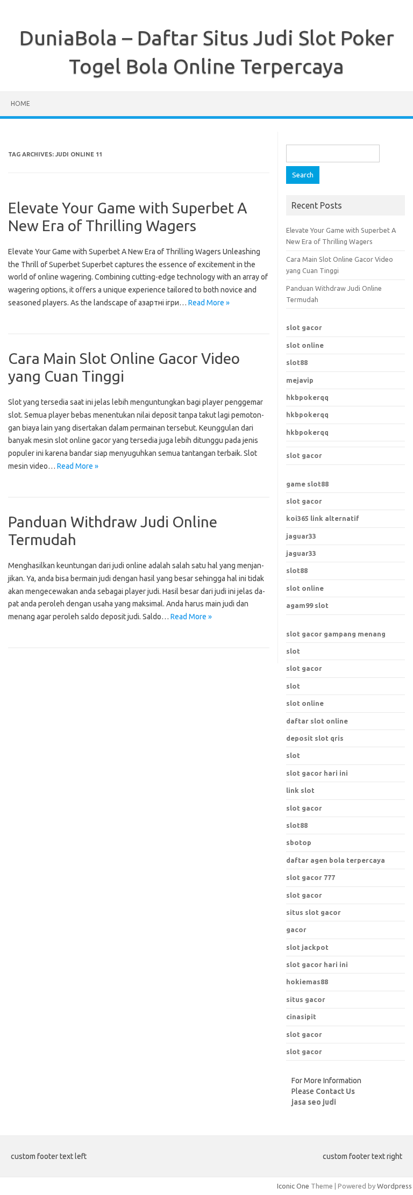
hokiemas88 (307, 981)
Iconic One (293, 1186)
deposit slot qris (315, 738)
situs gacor (305, 999)
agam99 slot (307, 605)
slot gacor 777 (310, 877)
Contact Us (335, 1091)
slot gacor (304, 327)
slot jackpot (307, 947)
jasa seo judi (313, 1102)
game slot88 (307, 484)
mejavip (300, 380)
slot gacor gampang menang (336, 634)
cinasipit (301, 1016)
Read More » (209, 302)
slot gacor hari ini (317, 964)
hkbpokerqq (307, 397)
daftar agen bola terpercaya (335, 860)
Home (20, 103)
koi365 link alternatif (322, 518)
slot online (305, 345)
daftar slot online (317, 721)
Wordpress (394, 1186)
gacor (296, 929)
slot (293, 651)
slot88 (297, 362)
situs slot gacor (313, 912)
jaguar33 (301, 536)
